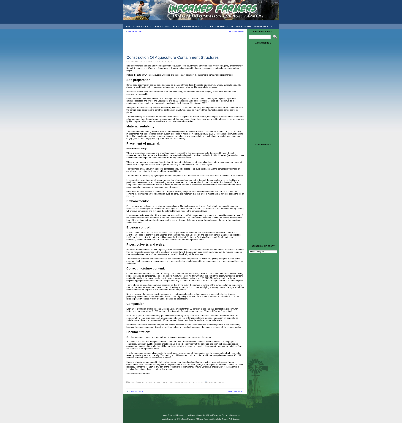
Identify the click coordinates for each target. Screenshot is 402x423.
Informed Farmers (188, 419)
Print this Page (215, 382)
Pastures (171, 26)
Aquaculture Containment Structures (175, 382)
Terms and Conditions (221, 415)
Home (128, 26)
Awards (194, 415)
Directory (180, 415)
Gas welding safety (135, 31)
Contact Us (235, 415)
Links (188, 415)
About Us (171, 415)
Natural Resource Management (250, 26)
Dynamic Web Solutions (231, 419)
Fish (131, 382)
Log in (164, 419)
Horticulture (217, 26)
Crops (157, 26)
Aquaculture (145, 382)
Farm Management (193, 26)
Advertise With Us (205, 415)
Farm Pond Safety (236, 31)
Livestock (142, 26)
